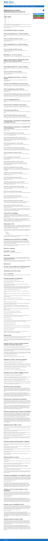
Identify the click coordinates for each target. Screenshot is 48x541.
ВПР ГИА (18, 6)
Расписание (27, 6)
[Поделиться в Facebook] (4, 535)
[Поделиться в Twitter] (12, 535)
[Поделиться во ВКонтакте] (6, 535)
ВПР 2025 (9, 2)
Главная (14, 6)
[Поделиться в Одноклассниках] (8, 535)
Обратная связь (33, 6)
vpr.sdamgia (22, 6)
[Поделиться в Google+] (10, 535)
